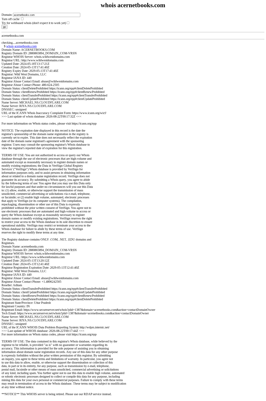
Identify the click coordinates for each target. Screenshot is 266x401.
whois (10, 46)
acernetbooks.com (25, 46)
